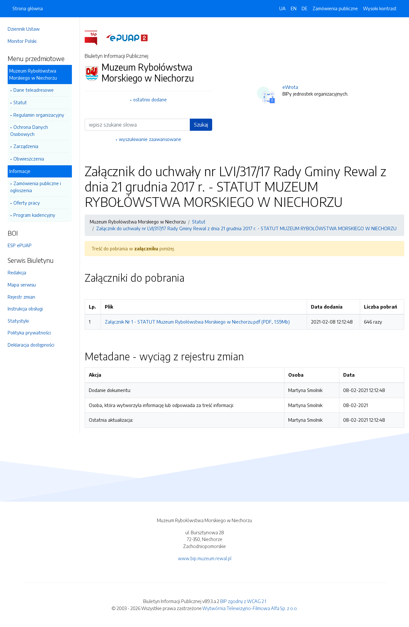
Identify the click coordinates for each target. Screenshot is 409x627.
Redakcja (17, 272)
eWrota (290, 87)
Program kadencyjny (34, 215)
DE (304, 8)
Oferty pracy (26, 203)
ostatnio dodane (150, 99)
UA (282, 8)
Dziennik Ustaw (24, 29)
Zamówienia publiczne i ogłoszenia (35, 186)
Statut (20, 102)
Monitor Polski (22, 41)
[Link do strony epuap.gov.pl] (127, 37)
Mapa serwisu (22, 284)
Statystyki (18, 321)
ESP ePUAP (20, 245)
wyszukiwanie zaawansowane (150, 139)
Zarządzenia (25, 146)
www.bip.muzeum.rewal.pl (204, 558)
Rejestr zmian (21, 297)
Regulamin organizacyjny (38, 115)
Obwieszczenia (28, 158)
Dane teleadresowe (33, 90)
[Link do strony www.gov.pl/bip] (95, 37)
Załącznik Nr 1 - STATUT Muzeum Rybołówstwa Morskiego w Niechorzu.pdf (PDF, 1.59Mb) (197, 322)
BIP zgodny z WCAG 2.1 (243, 601)
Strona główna (27, 8)
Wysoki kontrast (380, 8)
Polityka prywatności (29, 332)
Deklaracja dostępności (31, 345)
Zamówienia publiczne (335, 8)
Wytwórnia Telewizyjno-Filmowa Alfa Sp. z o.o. (250, 608)
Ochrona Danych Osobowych (29, 130)
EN (294, 8)
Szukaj (201, 124)
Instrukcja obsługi (25, 308)
